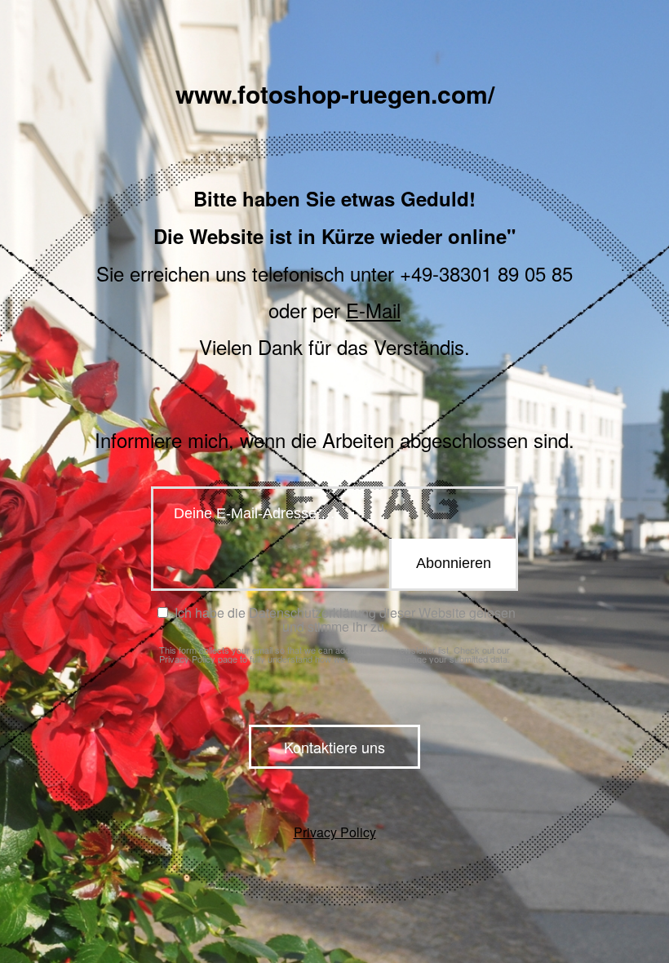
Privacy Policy (187, 658)
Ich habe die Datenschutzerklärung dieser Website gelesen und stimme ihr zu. (343, 619)
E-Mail (373, 309)
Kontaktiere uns (334, 746)
